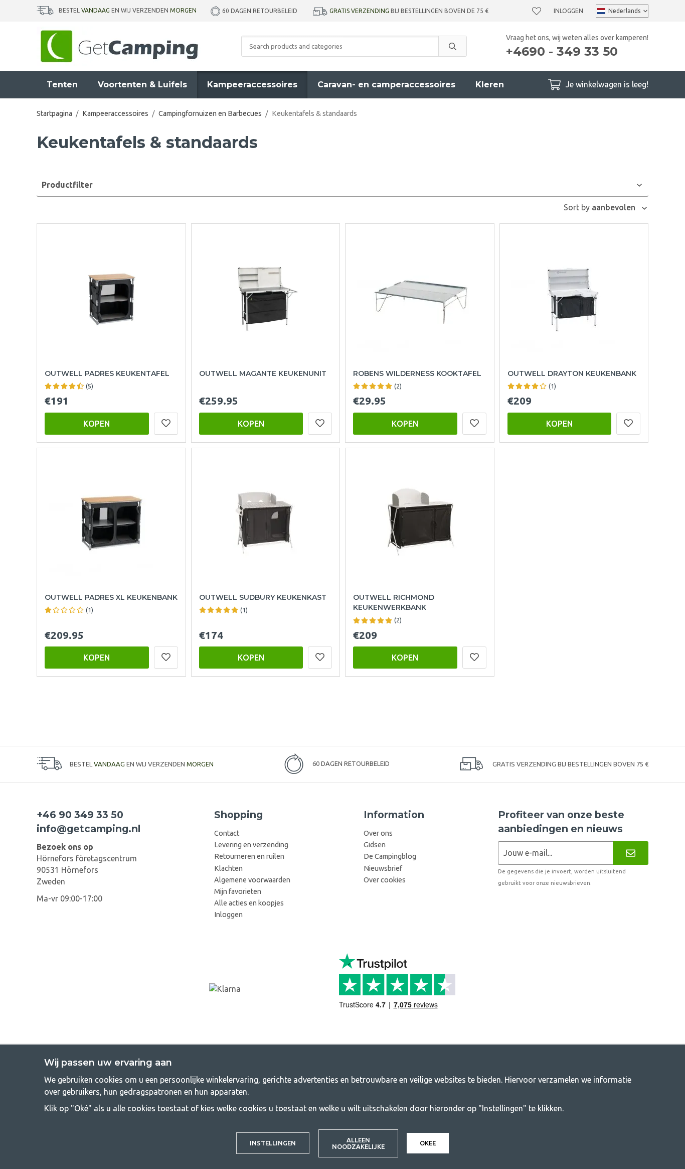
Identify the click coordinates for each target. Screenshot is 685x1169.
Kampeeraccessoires (252, 84)
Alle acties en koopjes (249, 903)
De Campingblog (390, 856)
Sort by (578, 207)
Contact (226, 833)
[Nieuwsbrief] (630, 853)
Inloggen (568, 11)
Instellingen (273, 1142)
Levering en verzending (251, 845)
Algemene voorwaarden (252, 880)
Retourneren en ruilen (249, 856)
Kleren (489, 84)
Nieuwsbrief (383, 868)
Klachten (228, 868)
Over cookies (385, 880)
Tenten (62, 84)
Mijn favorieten (237, 891)
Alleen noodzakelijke (358, 1143)
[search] (452, 46)
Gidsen (375, 845)
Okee (428, 1142)
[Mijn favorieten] (536, 11)
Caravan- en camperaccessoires (386, 84)
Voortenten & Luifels (142, 84)
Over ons (378, 833)
